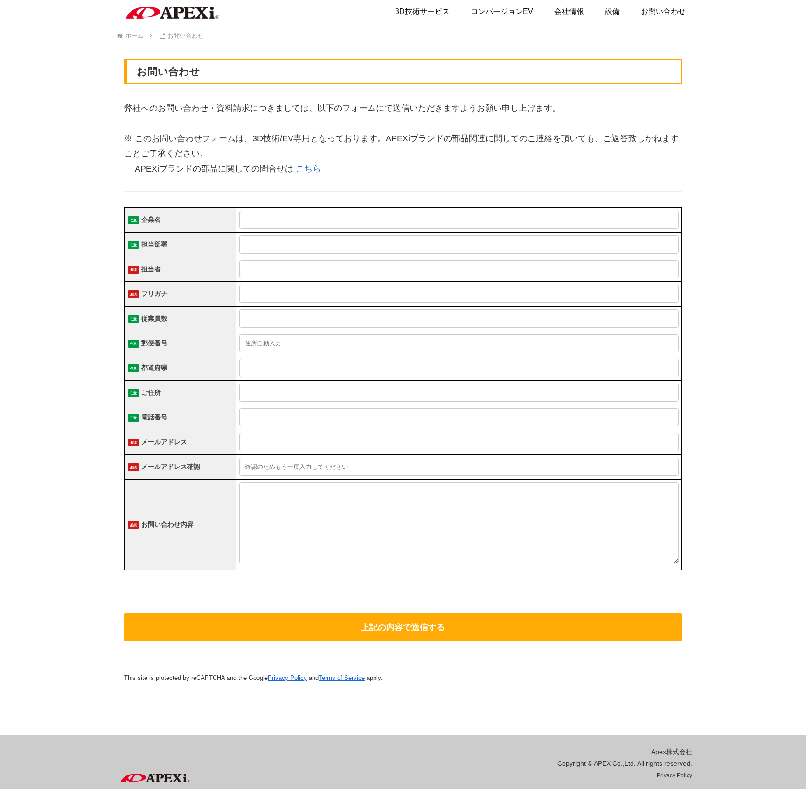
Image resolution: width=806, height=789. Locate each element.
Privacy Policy (287, 677)
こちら (308, 168)
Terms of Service (342, 677)
